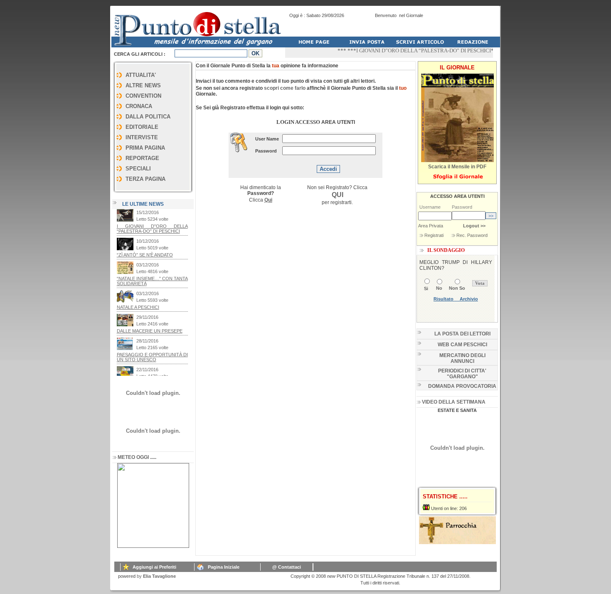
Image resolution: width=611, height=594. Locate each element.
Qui (268, 200)
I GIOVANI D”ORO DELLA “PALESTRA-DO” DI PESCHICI (415, 50)
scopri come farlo (285, 88)
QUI (337, 194)
